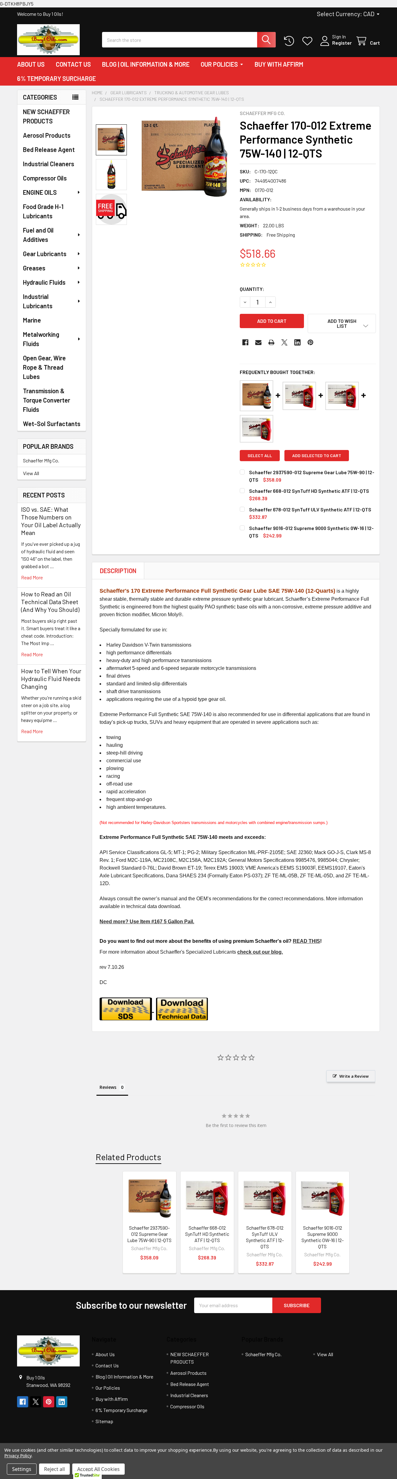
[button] (342, 323)
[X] (284, 342)
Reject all (54, 1469)
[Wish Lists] (308, 41)
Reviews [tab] (108, 1087)
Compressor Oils (45, 178)
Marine (32, 320)
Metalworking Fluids (41, 339)
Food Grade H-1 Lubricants (43, 211)
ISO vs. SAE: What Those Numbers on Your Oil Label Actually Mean (51, 521)
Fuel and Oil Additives (38, 234)
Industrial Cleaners (48, 163)
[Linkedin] (297, 342)
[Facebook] (245, 342)
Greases (34, 268)
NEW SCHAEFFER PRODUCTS (46, 116)
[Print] (271, 342)
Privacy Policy (17, 1456)
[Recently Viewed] (290, 41)
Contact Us (73, 64)
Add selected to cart (316, 455)
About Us (31, 64)
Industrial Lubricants (37, 301)
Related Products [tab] (128, 1157)
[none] (184, 158)
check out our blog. (260, 952)
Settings (21, 1469)
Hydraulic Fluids (44, 282)
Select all (260, 455)
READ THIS (306, 941)
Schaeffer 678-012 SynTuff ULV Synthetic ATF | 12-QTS (310, 509)
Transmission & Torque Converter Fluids (46, 400)
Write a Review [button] (354, 1076)
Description (118, 570)
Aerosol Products (46, 135)
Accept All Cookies (98, 1469)
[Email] (258, 342)
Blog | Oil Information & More (146, 64)
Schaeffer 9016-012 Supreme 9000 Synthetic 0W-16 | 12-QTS (322, 1237)
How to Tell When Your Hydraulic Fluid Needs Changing (51, 678)
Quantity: (252, 289)
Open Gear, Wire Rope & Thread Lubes (44, 367)
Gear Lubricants (44, 253)
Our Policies (219, 64)
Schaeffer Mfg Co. (41, 460)
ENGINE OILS (40, 192)
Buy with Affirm (279, 64)
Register (342, 43)
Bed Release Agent (49, 149)
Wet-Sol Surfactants (51, 423)
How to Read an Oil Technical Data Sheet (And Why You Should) (50, 601)
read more (32, 577)
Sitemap (104, 1421)
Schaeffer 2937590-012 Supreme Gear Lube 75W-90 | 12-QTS (149, 1234)
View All (31, 473)
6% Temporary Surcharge (56, 78)
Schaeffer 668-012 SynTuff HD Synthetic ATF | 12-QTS (309, 491)
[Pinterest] (310, 342)
